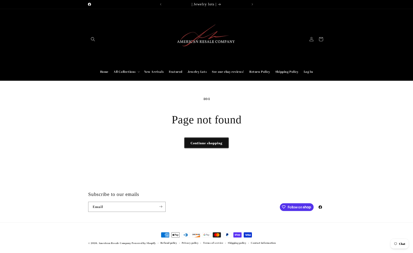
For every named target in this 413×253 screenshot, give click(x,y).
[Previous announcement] (160, 4)
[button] (93, 39)
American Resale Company (115, 243)
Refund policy (168, 242)
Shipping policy (237, 242)
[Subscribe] (160, 207)
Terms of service (213, 242)
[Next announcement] (252, 4)
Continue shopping (206, 143)
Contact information (263, 242)
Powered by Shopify (144, 243)
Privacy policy (190, 242)
